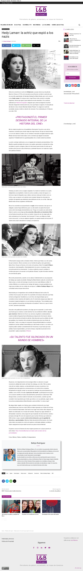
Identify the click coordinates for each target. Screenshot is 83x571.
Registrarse (72, 77)
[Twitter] (7, 481)
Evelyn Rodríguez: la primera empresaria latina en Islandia (74, 52)
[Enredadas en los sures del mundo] (51, 506)
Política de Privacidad (8, 541)
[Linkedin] (41, 547)
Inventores (36, 473)
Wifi (52, 473)
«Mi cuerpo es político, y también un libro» (74, 40)
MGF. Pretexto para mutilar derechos (11, 491)
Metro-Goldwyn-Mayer (45, 473)
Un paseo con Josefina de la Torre (30, 514)
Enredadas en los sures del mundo (50, 514)
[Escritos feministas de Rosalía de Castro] (66, 46)
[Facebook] (3, 481)
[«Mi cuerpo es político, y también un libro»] (11, 506)
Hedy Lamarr (23, 473)
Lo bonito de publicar (55, 491)
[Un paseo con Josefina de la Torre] (31, 506)
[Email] (14, 481)
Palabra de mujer (5, 29)
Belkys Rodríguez (7, 41)
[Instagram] (37, 547)
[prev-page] (3, 519)
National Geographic (21, 102)
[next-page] (5, 519)
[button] (79, 25)
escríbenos (74, 540)
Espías (11, 473)
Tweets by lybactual (69, 103)
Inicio (3, 531)
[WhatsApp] (10, 481)
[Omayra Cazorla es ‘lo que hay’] (66, 34)
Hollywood (30, 473)
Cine (7, 473)
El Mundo (28, 331)
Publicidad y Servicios (8, 538)
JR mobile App (78, 568)
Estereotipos (16, 473)
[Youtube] (49, 547)
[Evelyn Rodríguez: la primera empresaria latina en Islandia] (66, 52)
